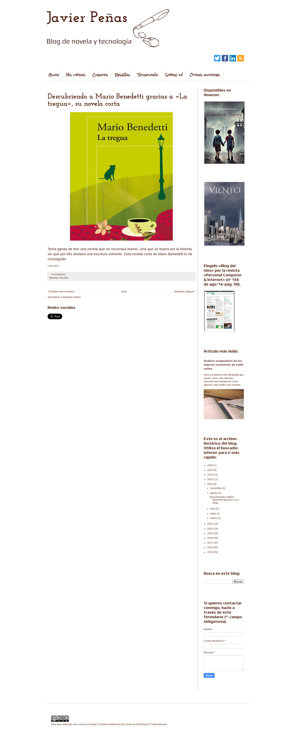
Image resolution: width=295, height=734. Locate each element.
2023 (210, 479)
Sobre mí (174, 74)
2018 (210, 538)
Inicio (124, 291)
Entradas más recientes (61, 291)
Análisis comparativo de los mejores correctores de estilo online (224, 364)
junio (213, 508)
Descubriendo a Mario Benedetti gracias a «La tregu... (224, 500)
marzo (214, 518)
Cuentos (100, 74)
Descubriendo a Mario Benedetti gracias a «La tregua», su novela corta (117, 100)
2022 (210, 484)
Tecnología (147, 74)
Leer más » (54, 265)
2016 (210, 547)
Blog (53, 74)
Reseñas (122, 74)
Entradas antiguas (184, 291)
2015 (210, 552)
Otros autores (205, 74)
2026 (210, 465)
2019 (210, 533)
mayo (213, 513)
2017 (210, 542)
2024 (210, 474)
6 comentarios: (58, 274)
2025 (210, 470)
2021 (210, 524)
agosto (214, 493)
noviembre (216, 488)
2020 (210, 528)
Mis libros (75, 74)
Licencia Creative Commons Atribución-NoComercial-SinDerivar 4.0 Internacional (122, 724)
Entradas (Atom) (72, 297)
